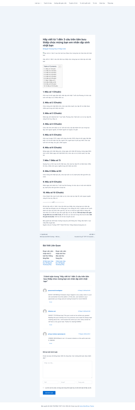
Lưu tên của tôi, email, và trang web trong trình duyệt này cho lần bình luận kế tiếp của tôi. (68, 387)
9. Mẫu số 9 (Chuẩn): (50, 84)
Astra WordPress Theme (87, 406)
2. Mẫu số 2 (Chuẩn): (50, 70)
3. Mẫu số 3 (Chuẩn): (50, 72)
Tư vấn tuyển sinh (85, 3)
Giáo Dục (102, 3)
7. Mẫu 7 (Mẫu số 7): (50, 80)
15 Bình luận (59, 261)
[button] (40, 3)
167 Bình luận (46, 261)
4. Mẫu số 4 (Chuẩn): (50, 74)
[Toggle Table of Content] (59, 66)
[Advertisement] (67, 18)
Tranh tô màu (48, 3)
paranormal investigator (55, 290)
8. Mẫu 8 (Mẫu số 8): (50, 82)
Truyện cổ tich (73, 3)
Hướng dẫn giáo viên (60, 3)
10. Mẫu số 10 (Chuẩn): (52, 86)
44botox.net (52, 311)
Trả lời (50, 302)
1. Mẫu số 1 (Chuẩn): (50, 68)
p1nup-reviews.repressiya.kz (56, 334)
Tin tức (95, 3)
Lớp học (37, 3)
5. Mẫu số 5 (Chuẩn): (50, 76)
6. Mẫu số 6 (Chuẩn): (50, 78)
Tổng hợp (110, 3)
